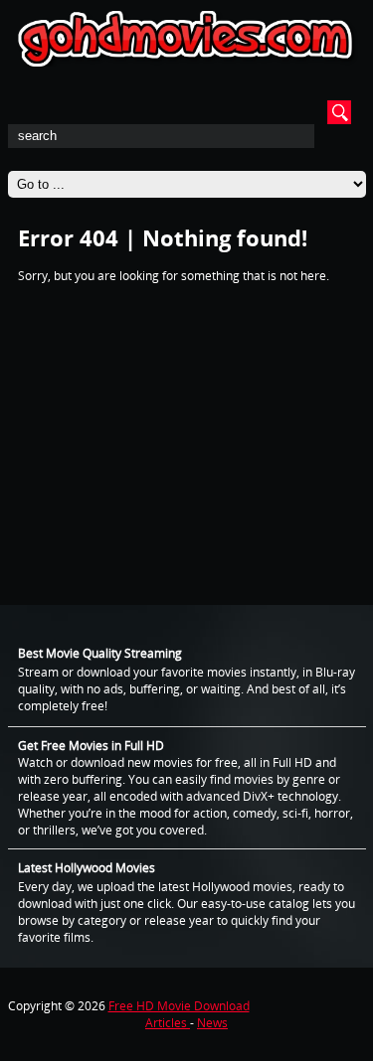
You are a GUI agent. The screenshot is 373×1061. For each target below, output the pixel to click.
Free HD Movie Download (179, 1005)
